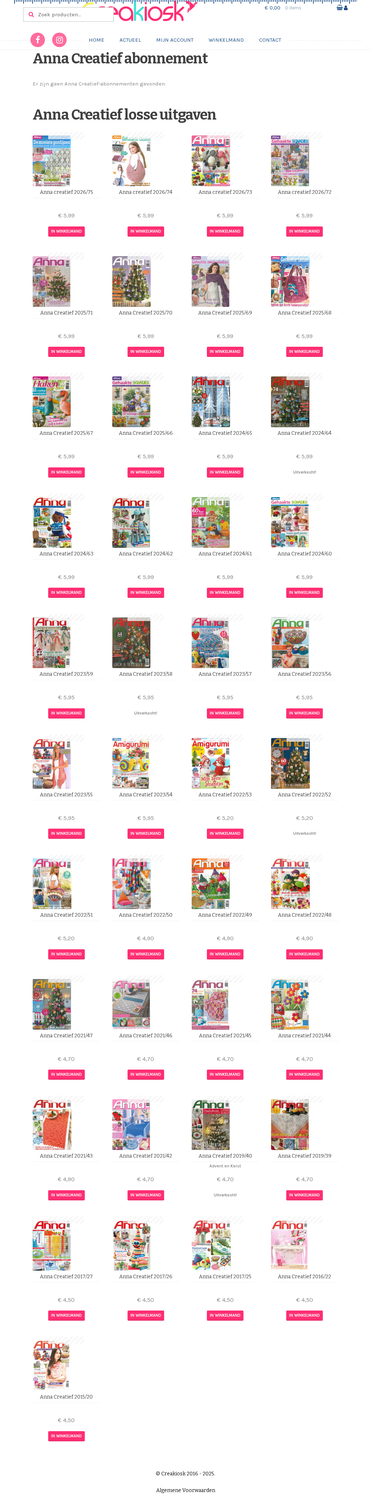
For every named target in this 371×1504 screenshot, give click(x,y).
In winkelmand (66, 231)
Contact (270, 40)
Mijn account (174, 40)
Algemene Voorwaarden (185, 1490)
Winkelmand (226, 40)
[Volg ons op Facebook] (37, 40)
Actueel (130, 40)
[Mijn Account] (346, 8)
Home (96, 40)
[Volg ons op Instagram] (59, 40)
